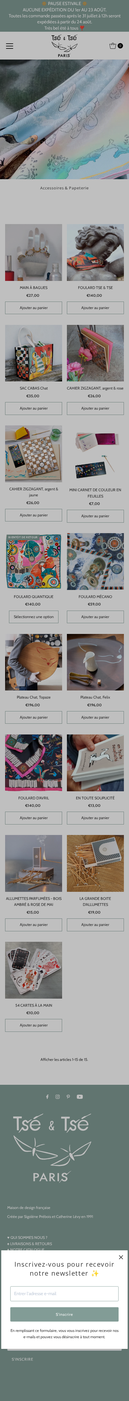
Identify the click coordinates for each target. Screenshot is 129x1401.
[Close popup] (121, 1257)
